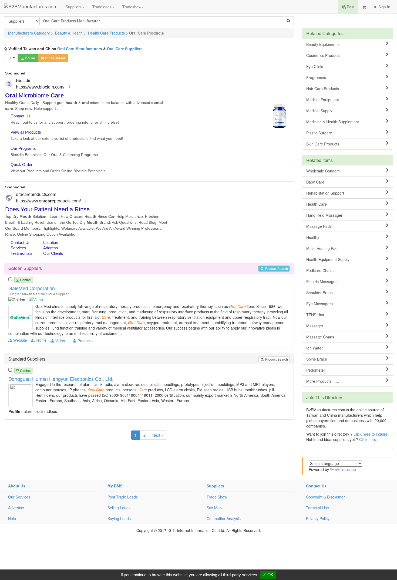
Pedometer (315, 370)
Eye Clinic (314, 66)
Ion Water (314, 348)
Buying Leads (119, 518)
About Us (16, 486)
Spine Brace (316, 359)
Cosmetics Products (323, 55)
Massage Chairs (320, 337)
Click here (367, 439)
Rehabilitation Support (325, 193)
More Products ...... (322, 381)
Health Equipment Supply (327, 259)
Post (350, 6)
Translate (348, 469)
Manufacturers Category (29, 33)
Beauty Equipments (322, 44)
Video (59, 340)
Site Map (214, 507)
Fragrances (316, 77)
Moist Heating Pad (322, 248)
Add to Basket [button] (54, 58)
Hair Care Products (322, 88)
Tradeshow (131, 6)
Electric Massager (321, 281)
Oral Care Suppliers (125, 48)
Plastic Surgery (319, 132)
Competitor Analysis (224, 518)
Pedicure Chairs (320, 270)
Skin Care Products (322, 144)
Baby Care (315, 182)
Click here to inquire (371, 434)
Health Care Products (106, 33)
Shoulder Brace (319, 292)
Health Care (316, 204)
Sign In (383, 6)
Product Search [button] (276, 268)
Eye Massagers (319, 303)
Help (12, 518)
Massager (314, 325)
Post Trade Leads (122, 497)
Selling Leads (118, 507)
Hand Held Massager (324, 215)
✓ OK (268, 574)
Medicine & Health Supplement (332, 121)
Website (19, 340)
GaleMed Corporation (31, 287)
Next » (157, 435)
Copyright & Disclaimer (325, 497)
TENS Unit (315, 314)
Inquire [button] (29, 58)
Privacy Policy (317, 518)
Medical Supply (319, 110)
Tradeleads (102, 6)
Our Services (19, 497)
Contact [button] (25, 279)
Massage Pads (319, 226)
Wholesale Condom (323, 171)
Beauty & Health (69, 33)
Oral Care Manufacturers (79, 48)
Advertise (16, 507)
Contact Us (316, 486)
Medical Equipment (322, 99)
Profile (40, 340)
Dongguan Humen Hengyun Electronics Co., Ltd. (60, 378)
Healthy (312, 237)
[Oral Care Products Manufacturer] (21, 316)
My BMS (114, 486)
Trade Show (217, 497)
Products (84, 340)
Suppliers (74, 6)
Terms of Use (317, 507)
